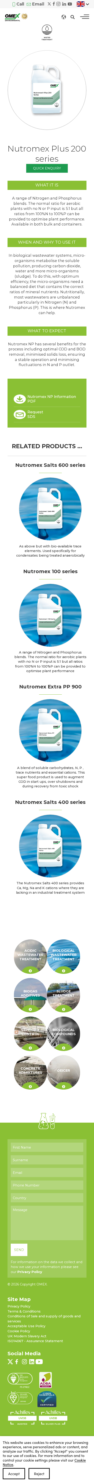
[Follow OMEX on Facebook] (54, 3)
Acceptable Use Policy (26, 1326)
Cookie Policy (19, 1331)
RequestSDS (35, 414)
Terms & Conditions (24, 1311)
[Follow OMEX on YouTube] (70, 3)
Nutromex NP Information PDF (51, 398)
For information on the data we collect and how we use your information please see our (46, 1267)
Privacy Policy (29, 1272)
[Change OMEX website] (63, 16)
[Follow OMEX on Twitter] (49, 3)
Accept (14, 1473)
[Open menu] (84, 17)
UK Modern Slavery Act (27, 1336)
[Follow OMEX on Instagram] (58, 3)
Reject (39, 1473)
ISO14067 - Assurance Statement (35, 1341)
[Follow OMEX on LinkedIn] (64, 3)
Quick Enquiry (47, 168)
